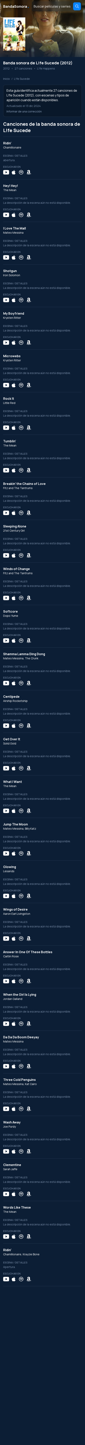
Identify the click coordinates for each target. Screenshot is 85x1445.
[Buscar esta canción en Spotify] (21, 172)
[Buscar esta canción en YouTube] (6, 172)
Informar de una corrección (24, 111)
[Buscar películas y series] (77, 6)
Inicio (6, 79)
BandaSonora (16, 6)
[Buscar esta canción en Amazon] (29, 172)
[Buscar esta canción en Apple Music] (14, 172)
